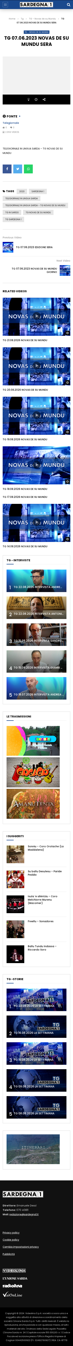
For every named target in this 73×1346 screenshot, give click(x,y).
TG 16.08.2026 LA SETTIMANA (34, 1033)
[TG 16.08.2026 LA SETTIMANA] (36, 1027)
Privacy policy (11, 1232)
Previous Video (12, 237)
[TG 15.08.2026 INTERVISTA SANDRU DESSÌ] (36, 634)
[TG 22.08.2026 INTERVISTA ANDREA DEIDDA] (36, 581)
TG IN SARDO (12, 212)
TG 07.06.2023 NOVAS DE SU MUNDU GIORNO (34, 270)
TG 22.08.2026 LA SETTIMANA (34, 1006)
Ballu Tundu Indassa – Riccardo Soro (42, 948)
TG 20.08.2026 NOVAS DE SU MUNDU (25, 390)
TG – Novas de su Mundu (42, 18)
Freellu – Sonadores (41, 921)
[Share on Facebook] (7, 169)
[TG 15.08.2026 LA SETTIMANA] (36, 1053)
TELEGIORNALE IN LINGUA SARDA (21, 198)
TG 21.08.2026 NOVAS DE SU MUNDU (25, 340)
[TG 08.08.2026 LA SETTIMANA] (36, 1107)
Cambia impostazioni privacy (21, 1247)
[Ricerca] (68, 4)
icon (36, 316)
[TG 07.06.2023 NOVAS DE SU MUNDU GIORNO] (65, 270)
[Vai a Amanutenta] (33, 818)
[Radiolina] (12, 1286)
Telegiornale (11, 123)
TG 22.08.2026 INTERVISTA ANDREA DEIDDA (43, 587)
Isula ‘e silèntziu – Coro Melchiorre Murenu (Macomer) (42, 900)
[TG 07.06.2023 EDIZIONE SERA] (8, 247)
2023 (21, 191)
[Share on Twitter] (17, 169)
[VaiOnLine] (12, 1296)
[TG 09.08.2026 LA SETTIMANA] (36, 1080)
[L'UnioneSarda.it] (15, 1278)
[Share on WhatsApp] (28, 169)
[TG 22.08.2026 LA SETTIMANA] (36, 1000)
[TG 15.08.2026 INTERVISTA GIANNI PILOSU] (36, 661)
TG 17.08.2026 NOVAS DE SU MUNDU (25, 497)
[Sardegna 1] (36, 4)
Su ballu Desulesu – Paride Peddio (45, 873)
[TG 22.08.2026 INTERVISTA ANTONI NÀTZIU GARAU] (36, 607)
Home (12, 18)
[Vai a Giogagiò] (33, 786)
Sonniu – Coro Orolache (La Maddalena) (46, 848)
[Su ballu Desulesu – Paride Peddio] (15, 879)
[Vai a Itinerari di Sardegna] (33, 1163)
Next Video (63, 260)
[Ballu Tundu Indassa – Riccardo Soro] (15, 954)
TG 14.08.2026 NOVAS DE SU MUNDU (25, 546)
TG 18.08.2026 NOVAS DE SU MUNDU (25, 489)
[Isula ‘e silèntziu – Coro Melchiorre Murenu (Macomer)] (15, 904)
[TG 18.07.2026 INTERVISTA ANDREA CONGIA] (36, 688)
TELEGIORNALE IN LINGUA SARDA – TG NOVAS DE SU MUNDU (35, 205)
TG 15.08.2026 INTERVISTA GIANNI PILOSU (42, 668)
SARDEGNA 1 (38, 191)
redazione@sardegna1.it (24, 1214)
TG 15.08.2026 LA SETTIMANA (34, 1060)
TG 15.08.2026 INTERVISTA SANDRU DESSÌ (42, 641)
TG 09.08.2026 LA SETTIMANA (34, 1086)
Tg (22, 18)
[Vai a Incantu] (33, 755)
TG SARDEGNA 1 (13, 219)
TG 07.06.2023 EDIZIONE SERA (34, 247)
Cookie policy (11, 1240)
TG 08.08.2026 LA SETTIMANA (34, 1113)
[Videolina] (14, 1271)
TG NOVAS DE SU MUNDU (38, 212)
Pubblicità (9, 1254)
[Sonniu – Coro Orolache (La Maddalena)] (15, 854)
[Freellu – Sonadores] (15, 929)
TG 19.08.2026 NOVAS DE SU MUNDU (25, 439)
